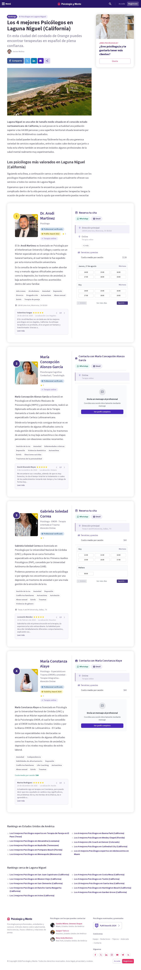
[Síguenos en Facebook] (95, 955)
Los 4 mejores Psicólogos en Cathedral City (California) (100, 846)
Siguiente (121, 303)
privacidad (80, 961)
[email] (41, 61)
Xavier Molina (18, 51)
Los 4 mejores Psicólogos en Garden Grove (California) (100, 892)
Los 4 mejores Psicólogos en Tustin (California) (97, 879)
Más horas (122, 266)
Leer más (21, 331)
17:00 (86, 277)
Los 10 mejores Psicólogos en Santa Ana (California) (99, 883)
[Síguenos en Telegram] (123, 955)
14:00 (86, 272)
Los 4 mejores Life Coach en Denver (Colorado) (97, 842)
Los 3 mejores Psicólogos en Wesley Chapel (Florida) (99, 837)
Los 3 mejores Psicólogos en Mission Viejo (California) (35, 879)
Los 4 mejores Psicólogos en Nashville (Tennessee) (34, 845)
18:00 (102, 277)
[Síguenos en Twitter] (101, 955)
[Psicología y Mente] (69, 3)
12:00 (86, 555)
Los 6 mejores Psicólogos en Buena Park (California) (99, 833)
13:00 (102, 555)
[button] (86, 245)
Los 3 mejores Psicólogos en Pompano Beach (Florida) (36, 849)
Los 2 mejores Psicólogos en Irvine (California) (32, 895)
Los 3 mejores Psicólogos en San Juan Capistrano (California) (39, 874)
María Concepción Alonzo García (51, 362)
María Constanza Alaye (53, 664)
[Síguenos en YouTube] (117, 955)
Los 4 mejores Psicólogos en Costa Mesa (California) (99, 874)
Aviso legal (70, 961)
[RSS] (128, 955)
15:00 (102, 272)
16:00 (118, 272)
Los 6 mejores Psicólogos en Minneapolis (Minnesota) (35, 854)
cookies (89, 961)
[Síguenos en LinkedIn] (106, 955)
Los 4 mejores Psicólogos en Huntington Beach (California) (102, 887)
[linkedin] (34, 61)
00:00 (86, 574)
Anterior (83, 303)
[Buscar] (110, 4)
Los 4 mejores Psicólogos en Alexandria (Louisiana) (34, 841)
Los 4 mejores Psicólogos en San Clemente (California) (36, 883)
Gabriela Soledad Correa (54, 514)
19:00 (118, 277)
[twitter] (27, 61)
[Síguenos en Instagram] (112, 955)
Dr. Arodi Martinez (47, 216)
